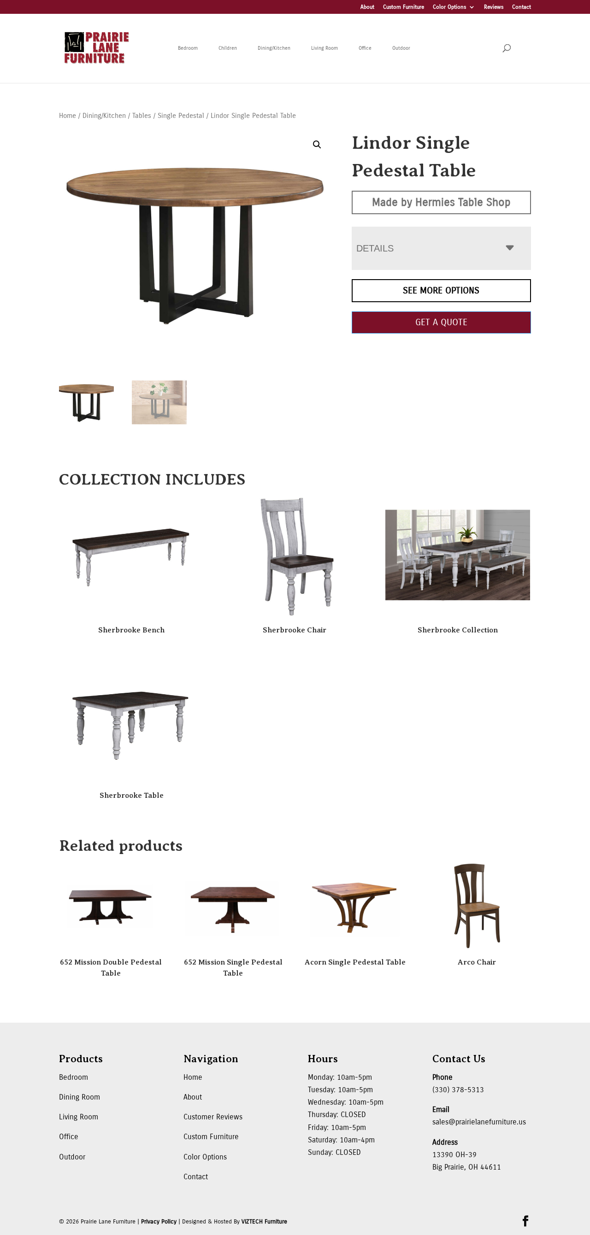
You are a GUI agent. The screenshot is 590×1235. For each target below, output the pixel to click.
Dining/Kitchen (274, 48)
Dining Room (79, 1097)
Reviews (493, 7)
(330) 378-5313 (458, 1089)
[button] (317, 144)
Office (365, 48)
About (367, 7)
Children (227, 48)
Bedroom (188, 48)
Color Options (449, 7)
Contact (521, 7)
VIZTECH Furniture (264, 1221)
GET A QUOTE (441, 322)
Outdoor (401, 48)
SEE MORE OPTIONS (441, 290)
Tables (141, 115)
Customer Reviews (212, 1116)
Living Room (324, 48)
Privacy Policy (159, 1221)
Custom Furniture (403, 7)
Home (67, 115)
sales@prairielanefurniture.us (479, 1122)
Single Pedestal (181, 115)
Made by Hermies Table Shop (441, 202)
